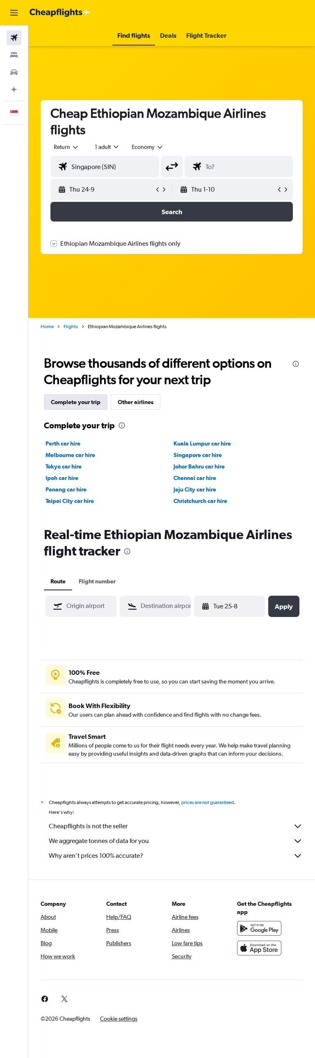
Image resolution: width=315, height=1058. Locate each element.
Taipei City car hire (70, 501)
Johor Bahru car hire (199, 466)
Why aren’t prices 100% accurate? (96, 855)
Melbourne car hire (70, 455)
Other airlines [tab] (135, 402)
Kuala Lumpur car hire (202, 443)
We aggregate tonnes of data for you (99, 841)
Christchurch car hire (200, 501)
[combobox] (148, 147)
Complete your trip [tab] (75, 402)
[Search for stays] (14, 55)
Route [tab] (58, 581)
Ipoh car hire (62, 478)
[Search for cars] (14, 72)
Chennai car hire (194, 478)
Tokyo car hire (64, 466)
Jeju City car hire (194, 489)
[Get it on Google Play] (259, 928)
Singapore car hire (197, 455)
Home (47, 326)
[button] (14, 13)
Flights (71, 326)
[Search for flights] (14, 38)
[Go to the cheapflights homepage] (60, 13)
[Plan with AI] (14, 89)
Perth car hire (63, 443)
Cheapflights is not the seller (88, 826)
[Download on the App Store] (259, 948)
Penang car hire (66, 489)
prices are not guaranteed (207, 802)
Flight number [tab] (97, 581)
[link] (45, 999)
